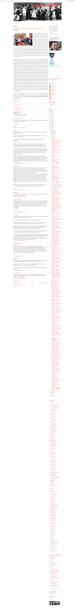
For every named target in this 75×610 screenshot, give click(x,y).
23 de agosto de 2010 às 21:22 (19, 278)
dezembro (52, 131)
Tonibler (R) (52, 539)
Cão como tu (52, 459)
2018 (51, 118)
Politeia (51, 524)
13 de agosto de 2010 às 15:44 (19, 189)
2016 (51, 121)
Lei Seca (51, 493)
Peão (51, 521)
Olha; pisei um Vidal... (54, 246)
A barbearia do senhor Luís (54, 405)
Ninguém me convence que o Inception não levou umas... (55, 270)
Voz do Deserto (52, 547)
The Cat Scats (52, 537)
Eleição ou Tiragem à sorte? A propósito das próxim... (55, 202)
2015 (51, 123)
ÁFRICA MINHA (53, 550)
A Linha (51, 412)
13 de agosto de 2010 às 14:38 (19, 163)
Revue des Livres (53, 586)
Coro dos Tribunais (53, 453)
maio (52, 393)
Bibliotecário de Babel (53, 437)
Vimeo (55, 79)
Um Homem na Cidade (53, 542)
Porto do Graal (52, 526)
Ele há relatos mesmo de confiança (56, 296)
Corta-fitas (52, 454)
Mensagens (52, 104)
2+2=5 (51, 402)
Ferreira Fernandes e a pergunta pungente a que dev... (56, 339)
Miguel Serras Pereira (16, 118)
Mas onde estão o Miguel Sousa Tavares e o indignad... (56, 266)
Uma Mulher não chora (53, 543)
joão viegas (51, 98)
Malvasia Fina (52, 499)
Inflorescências (52, 481)
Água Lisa (52, 551)
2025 (51, 112)
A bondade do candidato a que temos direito (55, 216)
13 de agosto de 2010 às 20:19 (19, 256)
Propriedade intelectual (54, 286)
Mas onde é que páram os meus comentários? (55, 143)
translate (51, 588)
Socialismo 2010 (53, 221)
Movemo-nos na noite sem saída (56, 368)
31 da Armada (52, 404)
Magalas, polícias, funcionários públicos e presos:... (55, 283)
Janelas (51, 486)
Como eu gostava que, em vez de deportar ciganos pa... (56, 232)
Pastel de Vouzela (53, 518)
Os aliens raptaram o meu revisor (56, 317)
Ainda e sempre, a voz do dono (55, 205)
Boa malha (52, 155)
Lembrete (52, 214)
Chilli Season (53, 314)
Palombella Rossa (53, 515)
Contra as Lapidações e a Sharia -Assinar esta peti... (56, 353)
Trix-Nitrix (52, 540)
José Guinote (51, 90)
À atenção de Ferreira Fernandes (56, 291)
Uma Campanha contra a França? (56, 192)
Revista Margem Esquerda (54, 585)
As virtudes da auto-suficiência (55, 204)
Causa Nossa (52, 448)
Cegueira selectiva (54, 245)
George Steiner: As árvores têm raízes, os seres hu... (56, 329)
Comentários (53, 106)
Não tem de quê (53, 323)
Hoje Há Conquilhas (53, 478)
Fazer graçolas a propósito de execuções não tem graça (55, 198)
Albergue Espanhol (53, 423)
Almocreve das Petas (53, 424)
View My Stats (51, 593)
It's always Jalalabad (53, 485)
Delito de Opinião (53, 464)
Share (14, 103)
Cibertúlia (51, 450)
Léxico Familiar (52, 496)
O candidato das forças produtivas (56, 218)
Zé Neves (15, 93)
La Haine (51, 566)
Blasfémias (52, 439)
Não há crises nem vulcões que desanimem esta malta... (55, 277)
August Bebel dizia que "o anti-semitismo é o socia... (55, 223)
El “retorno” (53, 138)
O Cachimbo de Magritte (54, 507)
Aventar (51, 432)
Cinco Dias (52, 451)
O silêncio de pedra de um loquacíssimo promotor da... (55, 262)
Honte (52, 279)
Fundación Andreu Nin (53, 563)
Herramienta (52, 565)
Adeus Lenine (52, 421)
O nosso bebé (53, 337)
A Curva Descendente (53, 408)
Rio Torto (51, 531)
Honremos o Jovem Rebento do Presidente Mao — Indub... (55, 389)
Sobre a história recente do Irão (55, 184)
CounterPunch (52, 558)
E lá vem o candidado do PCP (55, 243)
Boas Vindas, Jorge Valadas (55, 161)
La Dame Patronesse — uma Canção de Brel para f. (55, 176)
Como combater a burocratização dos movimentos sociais (56, 258)
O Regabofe (52, 510)
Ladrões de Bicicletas (53, 491)
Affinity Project (52, 557)
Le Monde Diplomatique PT (54, 571)
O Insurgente (52, 508)
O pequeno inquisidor (54, 331)
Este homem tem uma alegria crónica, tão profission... (55, 342)
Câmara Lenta (52, 458)
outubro (52, 134)
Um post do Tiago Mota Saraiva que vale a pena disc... (56, 237)
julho (52, 390)
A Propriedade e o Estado (55, 299)
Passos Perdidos (52, 516)
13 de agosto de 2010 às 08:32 (19, 127)
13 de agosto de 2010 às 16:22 (19, 212)
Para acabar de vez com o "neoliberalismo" (55, 377)
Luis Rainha (51, 92)
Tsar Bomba (53, 267)
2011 (51, 129)
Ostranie (51, 513)
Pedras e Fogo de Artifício (55, 284)
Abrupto (51, 418)
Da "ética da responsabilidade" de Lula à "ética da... (56, 312)
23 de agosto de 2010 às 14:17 (19, 270)
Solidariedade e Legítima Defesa (56, 206)
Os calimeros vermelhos (54, 219)
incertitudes (52, 480)
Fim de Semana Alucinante (54, 477)
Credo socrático (53, 366)
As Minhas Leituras (53, 429)
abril (52, 395)
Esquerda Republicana (53, 475)
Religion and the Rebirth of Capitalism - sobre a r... (55, 289)
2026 (51, 111)
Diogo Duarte (52, 86)
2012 (51, 127)
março (52, 396)
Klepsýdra (51, 489)
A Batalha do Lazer (54, 165)
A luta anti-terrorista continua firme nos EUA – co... (55, 360)
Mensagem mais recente (17, 282)
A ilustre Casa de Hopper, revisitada (55, 373)
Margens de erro (52, 500)
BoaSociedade (52, 442)
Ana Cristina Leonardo (53, 85)
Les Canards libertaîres (53, 494)
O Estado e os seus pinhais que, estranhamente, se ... (55, 344)
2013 (51, 126)
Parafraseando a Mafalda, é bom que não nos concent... (56, 293)
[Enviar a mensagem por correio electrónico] (18, 104)
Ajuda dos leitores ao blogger (55, 213)
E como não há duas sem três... (55, 315)
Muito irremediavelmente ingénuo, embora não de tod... (56, 358)
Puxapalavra (52, 529)
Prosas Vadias (52, 527)
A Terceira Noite (53, 416)
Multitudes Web (52, 574)
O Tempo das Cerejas (53, 512)
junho (52, 392)
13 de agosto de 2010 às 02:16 (19, 116)
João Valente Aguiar (53, 89)
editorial (40, 69)
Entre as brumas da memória (54, 472)
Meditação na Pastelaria (54, 504)
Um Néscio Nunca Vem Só (55, 297)
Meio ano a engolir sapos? (55, 225)
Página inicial (32, 282)
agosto (52, 137)
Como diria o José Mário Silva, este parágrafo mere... (55, 382)
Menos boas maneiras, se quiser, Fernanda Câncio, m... (56, 168)
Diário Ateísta (52, 467)
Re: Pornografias (53, 196)
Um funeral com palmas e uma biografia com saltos (28, 28)
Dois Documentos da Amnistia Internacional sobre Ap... (55, 241)
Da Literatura (52, 462)
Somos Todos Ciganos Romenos (56, 273)
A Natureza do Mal (53, 413)
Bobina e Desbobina (53, 443)
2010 (51, 130)
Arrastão (51, 427)
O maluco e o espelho (54, 271)
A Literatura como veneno (55, 295)
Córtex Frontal (52, 461)
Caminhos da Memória (53, 445)
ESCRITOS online (53, 473)
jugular (51, 488)
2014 (51, 124)
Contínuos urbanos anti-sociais (55, 327)
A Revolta (51, 415)
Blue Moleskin (52, 440)
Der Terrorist (52, 465)
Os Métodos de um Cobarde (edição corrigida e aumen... (55, 275)
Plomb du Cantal (52, 523)
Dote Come (52, 470)
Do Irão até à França (54, 151)
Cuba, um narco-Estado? (54, 305)
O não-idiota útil (53, 386)
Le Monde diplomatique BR (54, 569)
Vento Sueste (52, 545)
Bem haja (51, 435)
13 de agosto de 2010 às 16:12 (19, 196)
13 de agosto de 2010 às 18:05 (19, 240)
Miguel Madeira (52, 93)
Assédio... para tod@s (53, 431)
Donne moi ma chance (53, 469)
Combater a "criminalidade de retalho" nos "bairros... (55, 310)
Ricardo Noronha (34, 95)
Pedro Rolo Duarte (53, 520)
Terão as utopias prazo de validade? (55, 211)
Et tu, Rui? (52, 158)
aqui (20, 100)
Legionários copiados (54, 156)
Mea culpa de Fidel (54, 145)
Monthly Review (52, 573)
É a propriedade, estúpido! (55, 350)
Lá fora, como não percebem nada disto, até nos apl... (56, 380)
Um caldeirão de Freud (54, 200)
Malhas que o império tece (55, 189)
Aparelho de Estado (53, 426)
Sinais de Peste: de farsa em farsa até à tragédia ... (56, 253)
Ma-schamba (52, 497)
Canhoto (51, 446)
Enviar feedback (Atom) (20, 285)
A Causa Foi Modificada (54, 407)
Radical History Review (54, 581)
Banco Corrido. (52, 434)
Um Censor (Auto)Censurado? (55, 191)
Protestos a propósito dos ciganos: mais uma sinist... (56, 149)
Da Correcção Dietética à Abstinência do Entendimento (56, 333)
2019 (51, 117)
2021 (51, 114)
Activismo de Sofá (53, 419)
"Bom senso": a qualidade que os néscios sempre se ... (56, 304)
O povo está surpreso (54, 242)
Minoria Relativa (53, 505)
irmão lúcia (52, 483)
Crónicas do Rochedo (53, 456)
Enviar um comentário (16, 280)
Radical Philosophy (53, 583)
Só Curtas (51, 535)
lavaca (51, 568)
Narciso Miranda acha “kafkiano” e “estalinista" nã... (56, 370)
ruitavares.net (52, 532)
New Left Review (53, 576)
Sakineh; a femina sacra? (55, 280)
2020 (51, 115)
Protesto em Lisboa (54, 287)
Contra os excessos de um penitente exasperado (55, 365)
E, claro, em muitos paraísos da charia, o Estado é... (55, 355)
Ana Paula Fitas (15, 110)
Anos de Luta (53, 169)
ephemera (51, 561)
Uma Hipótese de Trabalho (55, 238)
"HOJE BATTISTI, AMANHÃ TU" (54, 78)
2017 (51, 120)
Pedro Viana (51, 96)
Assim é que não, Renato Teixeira (56, 185)
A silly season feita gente (55, 180)
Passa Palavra (51, 79)
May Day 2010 (52, 502)
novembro (52, 133)
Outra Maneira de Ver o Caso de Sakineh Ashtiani (56, 234)
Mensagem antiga (45, 282)
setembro (52, 136)
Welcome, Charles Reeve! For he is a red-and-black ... (56, 160)
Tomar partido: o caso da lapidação (54, 249)
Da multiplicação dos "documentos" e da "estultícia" (56, 325)
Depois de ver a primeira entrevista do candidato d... (55, 227)
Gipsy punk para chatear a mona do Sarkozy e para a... (56, 141)
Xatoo (51, 548)
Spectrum (51, 534)
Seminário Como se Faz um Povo (56, 260)
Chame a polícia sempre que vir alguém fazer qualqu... (56, 362)
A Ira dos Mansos (53, 410)
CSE (51, 560)
